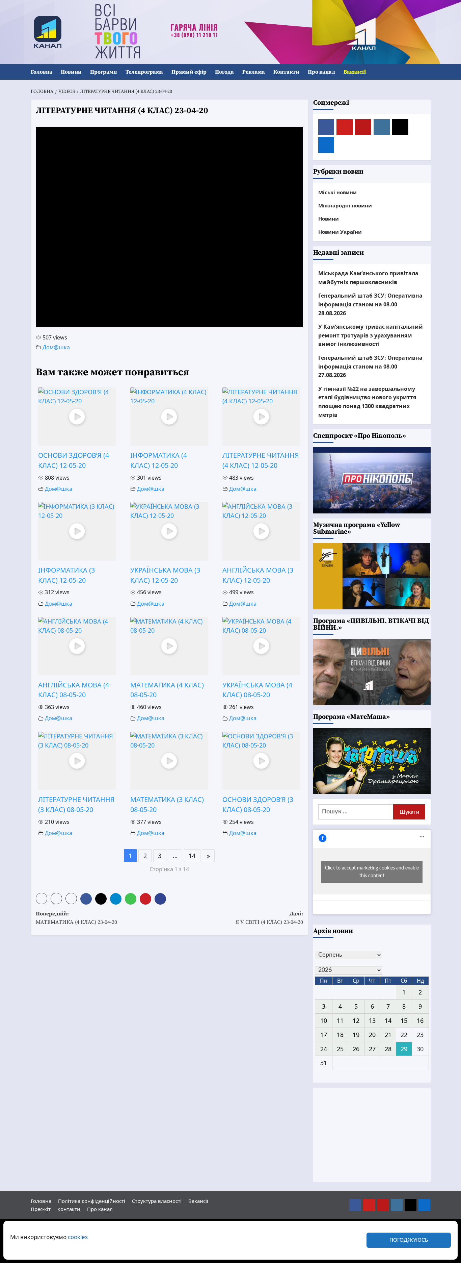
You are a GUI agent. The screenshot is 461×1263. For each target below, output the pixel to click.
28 (388, 1049)
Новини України (340, 231)
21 (388, 1035)
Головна (41, 72)
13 (372, 1020)
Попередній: (76, 918)
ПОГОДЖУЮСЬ (408, 1240)
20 (372, 1035)
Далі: (269, 918)
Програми (103, 72)
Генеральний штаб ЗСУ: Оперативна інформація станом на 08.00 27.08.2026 (370, 366)
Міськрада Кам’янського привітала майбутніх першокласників (368, 278)
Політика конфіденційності (91, 1200)
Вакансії (355, 72)
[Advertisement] (372, 1135)
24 (323, 1049)
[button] (426, 72)
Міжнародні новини (345, 205)
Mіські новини (337, 192)
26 (356, 1049)
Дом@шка (56, 347)
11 (340, 1020)
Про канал (321, 72)
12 (356, 1020)
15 (404, 1020)
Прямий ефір (189, 72)
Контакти (286, 72)
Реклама (253, 72)
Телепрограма (144, 72)
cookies (78, 1237)
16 (420, 1020)
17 (323, 1035)
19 (356, 1035)
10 (323, 1020)
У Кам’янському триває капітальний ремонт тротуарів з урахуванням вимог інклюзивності (370, 335)
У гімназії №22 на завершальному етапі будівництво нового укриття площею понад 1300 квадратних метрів (367, 402)
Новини (71, 72)
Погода (224, 72)
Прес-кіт (41, 1209)
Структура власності (157, 1200)
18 (340, 1035)
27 (372, 1049)
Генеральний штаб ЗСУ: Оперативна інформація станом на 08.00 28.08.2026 (370, 304)
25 (340, 1049)
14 (192, 856)
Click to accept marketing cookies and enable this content (372, 872)
